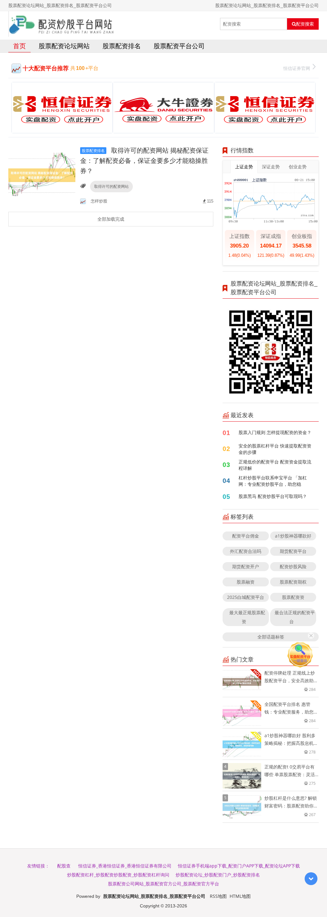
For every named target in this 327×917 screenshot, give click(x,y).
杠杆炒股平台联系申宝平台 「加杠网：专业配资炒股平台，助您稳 (273, 481)
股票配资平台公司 (179, 46)
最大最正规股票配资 (247, 616)
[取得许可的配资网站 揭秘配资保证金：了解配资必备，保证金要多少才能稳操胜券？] (41, 175)
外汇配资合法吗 (245, 551)
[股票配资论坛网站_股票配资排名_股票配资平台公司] (62, 24)
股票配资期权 (293, 582)
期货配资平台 (293, 551)
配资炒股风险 (293, 566)
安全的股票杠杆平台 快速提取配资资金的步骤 (275, 449)
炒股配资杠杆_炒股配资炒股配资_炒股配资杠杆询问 (118, 875)
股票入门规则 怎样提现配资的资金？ (275, 432)
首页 (19, 46)
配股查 (64, 866)
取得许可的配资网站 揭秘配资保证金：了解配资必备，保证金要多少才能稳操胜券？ (144, 160)
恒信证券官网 (296, 68)
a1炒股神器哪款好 (293, 536)
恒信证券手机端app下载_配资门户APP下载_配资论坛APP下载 (239, 866)
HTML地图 (240, 896)
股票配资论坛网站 (64, 46)
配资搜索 (305, 24)
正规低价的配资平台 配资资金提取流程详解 (275, 465)
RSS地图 (218, 896)
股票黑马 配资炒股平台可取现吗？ (273, 496)
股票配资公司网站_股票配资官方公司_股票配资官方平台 (163, 884)
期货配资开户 (245, 566)
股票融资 (246, 582)
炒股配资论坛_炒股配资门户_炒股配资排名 (218, 875)
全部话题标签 (270, 637)
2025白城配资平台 (245, 597)
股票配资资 (293, 597)
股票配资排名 (122, 46)
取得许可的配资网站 (111, 186)
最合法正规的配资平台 (295, 616)
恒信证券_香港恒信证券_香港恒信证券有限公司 (124, 866)
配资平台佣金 (245, 536)
